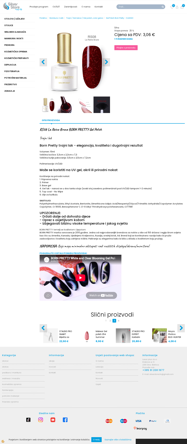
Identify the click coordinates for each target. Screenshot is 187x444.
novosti (52, 366)
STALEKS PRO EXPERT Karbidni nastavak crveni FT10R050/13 (138, 338)
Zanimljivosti (70, 6)
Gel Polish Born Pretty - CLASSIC (120, 18)
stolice (5, 366)
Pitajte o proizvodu (126, 47)
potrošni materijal (10, 396)
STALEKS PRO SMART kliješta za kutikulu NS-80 (65, 337)
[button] (106, 62)
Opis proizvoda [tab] (51, 120)
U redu (96, 439)
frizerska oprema (10, 401)
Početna (43, 18)
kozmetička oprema (11, 384)
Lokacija (99, 366)
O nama (86, 6)
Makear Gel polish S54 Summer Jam (101, 335)
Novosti (99, 378)
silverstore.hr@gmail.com (161, 374)
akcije (51, 361)
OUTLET (56, 6)
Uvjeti (98, 384)
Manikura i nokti (56, 18)
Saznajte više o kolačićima (118, 439)
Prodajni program (39, 6)
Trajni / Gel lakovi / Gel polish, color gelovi (84, 18)
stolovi (5, 361)
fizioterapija (7, 390)
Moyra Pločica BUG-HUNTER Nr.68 (174, 335)
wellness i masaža (11, 378)
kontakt (52, 372)
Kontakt (99, 6)
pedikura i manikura (11, 372)
